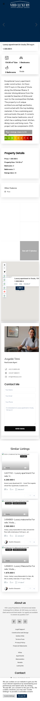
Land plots (20, 666)
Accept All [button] (21, 696)
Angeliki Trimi (12, 359)
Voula (21, 71)
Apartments (20, 656)
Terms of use (20, 639)
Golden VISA (20, 636)
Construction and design (20, 632)
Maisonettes (20, 659)
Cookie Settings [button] (9, 696)
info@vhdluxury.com (15, 377)
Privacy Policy (20, 642)
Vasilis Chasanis (14, 542)
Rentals (20, 662)
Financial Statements (20, 646)
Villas (20, 652)
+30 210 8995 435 (14, 369)
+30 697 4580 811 (14, 373)
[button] (3, 25)
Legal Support (20, 629)
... (28, 485)
